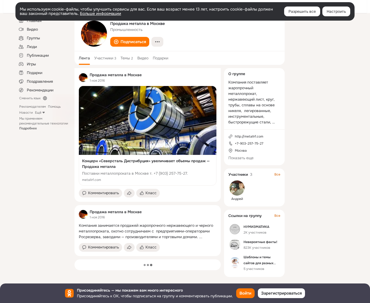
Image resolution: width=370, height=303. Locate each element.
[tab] (84, 58)
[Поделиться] (129, 193)
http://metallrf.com (249, 136)
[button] (129, 42)
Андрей (237, 199)
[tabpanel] (147, 162)
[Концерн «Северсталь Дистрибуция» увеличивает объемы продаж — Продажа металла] (147, 136)
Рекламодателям (32, 106)
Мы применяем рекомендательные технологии (43, 123)
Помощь (54, 106)
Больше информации (100, 13)
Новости (26, 112)
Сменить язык (30, 98)
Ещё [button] (38, 112)
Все (277, 174)
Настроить (336, 11)
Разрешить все (302, 11)
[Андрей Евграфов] (237, 188)
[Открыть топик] (148, 231)
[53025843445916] (83, 77)
